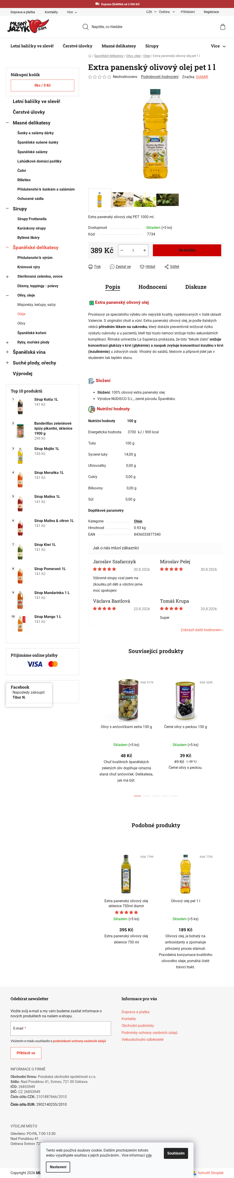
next (218, 735)
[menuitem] (30, 46)
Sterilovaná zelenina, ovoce (38, 276)
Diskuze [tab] (194, 286)
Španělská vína (27, 352)
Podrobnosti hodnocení (158, 77)
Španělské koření (30, 333)
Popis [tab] (111, 286)
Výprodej (21, 373)
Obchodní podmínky (136, 1025)
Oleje (20, 314)
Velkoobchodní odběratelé (141, 1039)
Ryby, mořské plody (32, 342)
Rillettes (22, 180)
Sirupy (18, 209)
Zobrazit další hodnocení (199, 630)
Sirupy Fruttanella (30, 219)
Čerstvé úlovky (27, 112)
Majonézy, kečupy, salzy (35, 304)
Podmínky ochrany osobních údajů (148, 1033)
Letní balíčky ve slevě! (35, 101)
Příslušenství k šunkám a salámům (44, 189)
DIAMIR (200, 77)
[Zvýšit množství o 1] (143, 250)
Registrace (209, 12)
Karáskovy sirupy (30, 228)
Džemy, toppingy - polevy (36, 286)
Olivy (20, 323)
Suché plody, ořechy (33, 363)
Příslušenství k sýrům (33, 258)
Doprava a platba (21, 12)
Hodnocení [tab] (151, 286)
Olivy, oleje (24, 295)
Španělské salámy (31, 152)
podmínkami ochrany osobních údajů (77, 1041)
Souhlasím (174, 1153)
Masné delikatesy (30, 123)
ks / (41, 85)
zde (147, 1155)
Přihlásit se (24, 1053)
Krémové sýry (27, 267)
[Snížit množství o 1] (120, 250)
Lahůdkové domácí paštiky (38, 161)
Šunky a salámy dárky (34, 133)
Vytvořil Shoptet (209, 1173)
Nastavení (56, 1167)
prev (90, 735)
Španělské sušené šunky (36, 142)
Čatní (20, 170)
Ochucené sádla (29, 198)
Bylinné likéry (27, 237)
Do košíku (185, 250)
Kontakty (49, 12)
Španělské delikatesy (34, 247)
